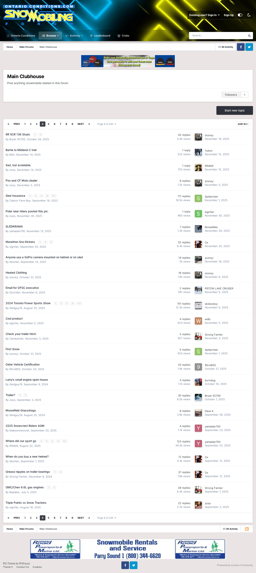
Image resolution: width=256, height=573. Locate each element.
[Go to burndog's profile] (198, 382)
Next (81, 123)
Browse (51, 35)
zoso (12, 169)
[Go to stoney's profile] (198, 137)
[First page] (8, 124)
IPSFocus (24, 563)
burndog (210, 380)
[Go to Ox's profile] (198, 244)
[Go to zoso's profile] (198, 505)
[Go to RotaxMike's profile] (198, 228)
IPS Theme (9, 563)
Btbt (12, 154)
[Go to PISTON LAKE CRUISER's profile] (198, 290)
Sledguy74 (15, 308)
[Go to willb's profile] (198, 321)
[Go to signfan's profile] (198, 213)
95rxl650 (14, 369)
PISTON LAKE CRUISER (219, 288)
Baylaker (14, 492)
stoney (209, 135)
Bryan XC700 (17, 139)
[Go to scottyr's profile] (198, 259)
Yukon (209, 150)
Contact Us (22, 566)
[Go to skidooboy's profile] (198, 305)
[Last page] (89, 124)
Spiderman (211, 196)
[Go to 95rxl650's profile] (198, 366)
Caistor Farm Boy (20, 200)
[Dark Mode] (249, 15)
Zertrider (14, 292)
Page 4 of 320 (106, 123)
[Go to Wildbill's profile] (198, 167)
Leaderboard (101, 35)
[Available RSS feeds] (247, 529)
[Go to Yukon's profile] (198, 152)
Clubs (125, 35)
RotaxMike (211, 227)
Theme (7, 566)
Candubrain (16, 338)
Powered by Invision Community (235, 565)
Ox (206, 242)
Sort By (242, 124)
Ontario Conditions (22, 35)
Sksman (14, 261)
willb (207, 319)
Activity (74, 35)
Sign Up (229, 15)
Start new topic (235, 110)
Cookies (37, 566)
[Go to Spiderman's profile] (198, 198)
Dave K (209, 411)
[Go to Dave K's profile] (198, 412)
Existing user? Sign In (203, 15)
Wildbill (209, 165)
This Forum (234, 35)
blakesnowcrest (19, 430)
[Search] (249, 35)
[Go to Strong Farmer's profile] (198, 336)
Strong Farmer (214, 334)
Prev (17, 123)
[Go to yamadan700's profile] (198, 428)
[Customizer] (240, 15)
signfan (209, 212)
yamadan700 (17, 231)
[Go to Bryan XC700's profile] (198, 397)
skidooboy (211, 303)
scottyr (209, 257)
